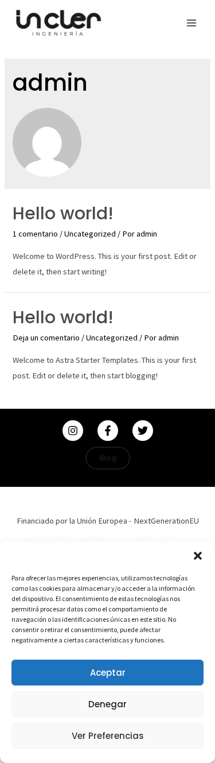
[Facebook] (107, 430)
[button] (198, 555)
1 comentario (35, 233)
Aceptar (108, 673)
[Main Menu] (191, 23)
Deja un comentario (46, 337)
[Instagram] (72, 430)
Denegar (107, 704)
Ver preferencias (108, 736)
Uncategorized (90, 233)
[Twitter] (142, 430)
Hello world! (63, 213)
